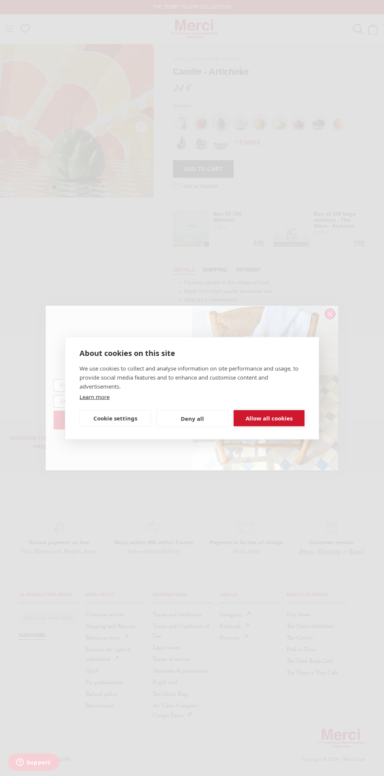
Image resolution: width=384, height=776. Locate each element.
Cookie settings (115, 418)
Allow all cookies (269, 418)
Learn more (95, 396)
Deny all (192, 418)
